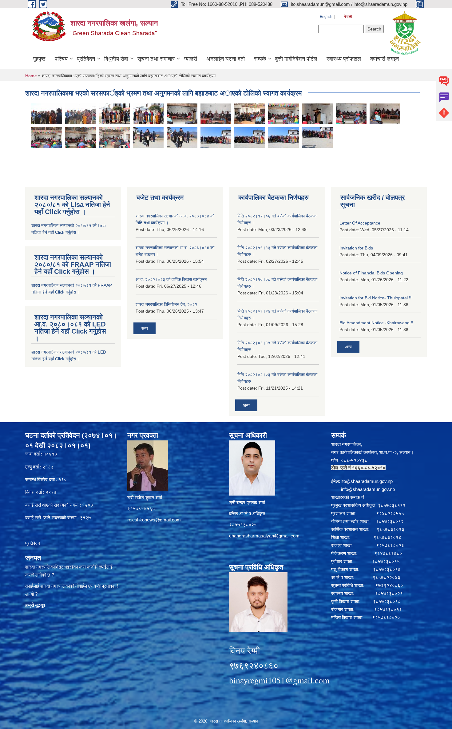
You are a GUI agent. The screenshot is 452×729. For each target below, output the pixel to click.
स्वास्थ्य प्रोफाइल (344, 59)
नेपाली (348, 16)
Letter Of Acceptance (359, 223)
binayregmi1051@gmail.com (279, 680)
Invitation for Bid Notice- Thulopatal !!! (376, 297)
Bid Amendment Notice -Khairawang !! (376, 322)
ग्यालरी (190, 59)
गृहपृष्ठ (39, 59)
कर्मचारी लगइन (384, 59)
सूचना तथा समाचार (156, 59)
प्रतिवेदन (86, 59)
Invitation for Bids (356, 247)
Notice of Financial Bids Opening (371, 272)
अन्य (144, 328)
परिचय (61, 59)
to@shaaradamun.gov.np (367, 481)
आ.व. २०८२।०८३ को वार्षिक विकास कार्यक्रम (171, 279)
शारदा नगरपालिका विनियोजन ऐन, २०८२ (166, 304)
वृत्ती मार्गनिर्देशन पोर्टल (296, 59)
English (326, 16)
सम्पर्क (260, 59)
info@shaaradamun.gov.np (368, 489)
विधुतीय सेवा (116, 59)
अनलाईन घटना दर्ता (225, 59)
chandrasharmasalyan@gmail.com (264, 535)
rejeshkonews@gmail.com (154, 519)
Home (31, 75)
